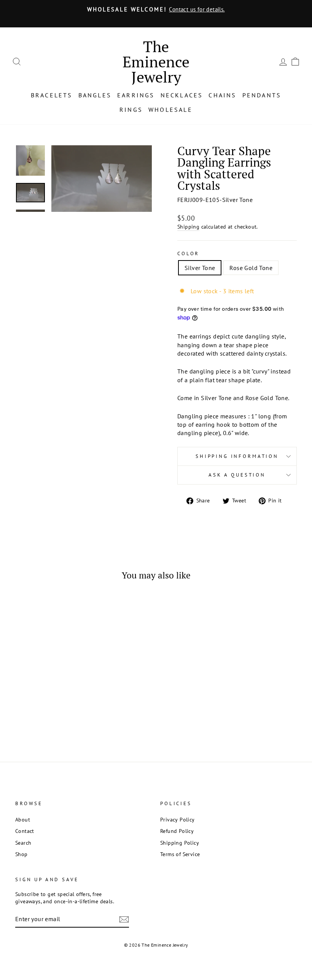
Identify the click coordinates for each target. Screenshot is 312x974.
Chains (222, 95)
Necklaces (182, 95)
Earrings (136, 95)
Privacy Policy (177, 819)
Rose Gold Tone (250, 268)
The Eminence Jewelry (156, 61)
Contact (24, 831)
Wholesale (170, 109)
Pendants (262, 95)
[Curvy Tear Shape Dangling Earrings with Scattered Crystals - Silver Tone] (42, 707)
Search (23, 842)
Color (188, 253)
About (22, 819)
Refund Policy (177, 831)
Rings (131, 109)
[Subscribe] (124, 919)
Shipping (188, 226)
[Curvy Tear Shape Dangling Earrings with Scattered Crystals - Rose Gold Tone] (52, 707)
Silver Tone (200, 268)
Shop (21, 854)
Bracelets (52, 95)
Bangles (94, 95)
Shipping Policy (179, 842)
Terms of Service (180, 854)
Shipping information (237, 456)
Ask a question (237, 475)
